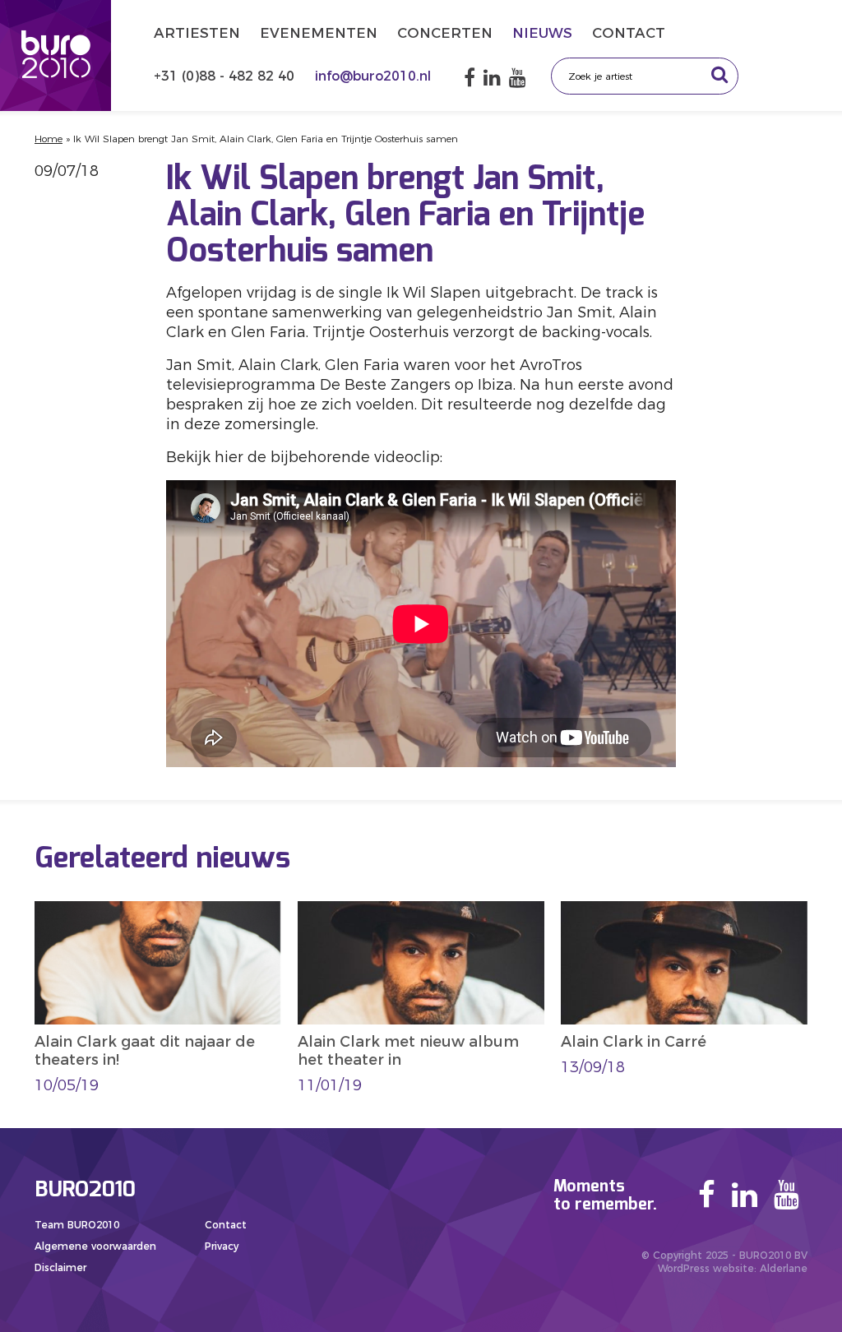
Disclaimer (60, 1267)
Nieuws (542, 33)
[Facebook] (469, 77)
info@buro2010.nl (373, 76)
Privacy (221, 1246)
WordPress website (706, 1268)
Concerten (445, 33)
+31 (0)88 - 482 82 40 (226, 76)
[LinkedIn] (492, 77)
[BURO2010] (55, 55)
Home (48, 138)
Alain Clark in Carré (633, 1042)
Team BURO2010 (77, 1225)
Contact (628, 33)
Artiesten (197, 33)
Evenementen (318, 33)
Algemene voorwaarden (95, 1246)
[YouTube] (517, 77)
